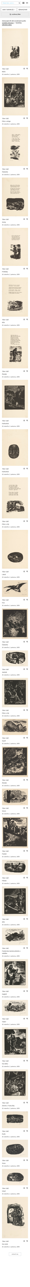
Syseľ (4, 741)
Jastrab (4, 672)
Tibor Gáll (5, 69)
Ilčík (3, 322)
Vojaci (4, 1022)
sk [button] (27, 3)
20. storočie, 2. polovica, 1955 (11, 74)
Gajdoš (4, 994)
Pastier (4, 854)
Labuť (4, 574)
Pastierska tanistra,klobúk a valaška (11, 952)
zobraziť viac (15, 1254)
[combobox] (11, 3)
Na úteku (5, 1064)
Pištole (4, 881)
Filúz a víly (5, 524)
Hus (3, 603)
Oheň (4, 1191)
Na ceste (5, 1244)
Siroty (4, 222)
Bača (3, 71)
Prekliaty (5, 272)
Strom (4, 811)
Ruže (4, 1134)
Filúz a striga (6, 121)
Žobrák (4, 374)
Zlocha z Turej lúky (8, 1105)
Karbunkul (5, 423)
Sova (3, 1163)
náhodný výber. (7, 25)
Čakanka (5, 172)
